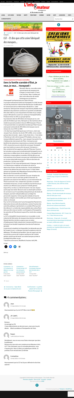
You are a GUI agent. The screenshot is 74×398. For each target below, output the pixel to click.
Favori (7, 281)
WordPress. (69, 389)
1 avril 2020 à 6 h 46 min (17, 336)
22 (66, 160)
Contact (49, 379)
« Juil (47, 167)
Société (22, 1)
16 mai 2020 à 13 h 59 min (17, 358)
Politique (16, 1)
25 (51, 163)
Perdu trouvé (29, 1)
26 (55, 163)
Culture (43, 1)
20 (58, 160)
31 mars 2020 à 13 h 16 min (18, 306)
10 (48, 157)
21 (62, 160)
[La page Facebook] (58, 24)
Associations (54, 1)
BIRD (42, 381)
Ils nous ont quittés (6, 5)
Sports (61, 1)
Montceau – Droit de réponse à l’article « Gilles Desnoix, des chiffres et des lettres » (59, 184)
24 (48, 163)
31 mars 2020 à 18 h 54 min (18, 318)
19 (55, 160)
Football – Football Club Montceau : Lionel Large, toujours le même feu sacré (58, 176)
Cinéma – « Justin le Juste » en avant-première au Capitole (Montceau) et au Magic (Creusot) (58, 227)
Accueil (3, 1)
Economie (37, 1)
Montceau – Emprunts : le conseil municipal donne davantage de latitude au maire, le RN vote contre (59, 220)
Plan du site (37, 379)
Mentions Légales (28, 379)
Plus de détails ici (58, 141)
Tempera (61, 389)
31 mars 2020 (9, 45)
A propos (43, 379)
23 (69, 160)
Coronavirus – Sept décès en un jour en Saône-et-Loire (12, 288)
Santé (48, 1)
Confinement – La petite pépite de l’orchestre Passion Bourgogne (34, 289)
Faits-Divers (9, 1)
